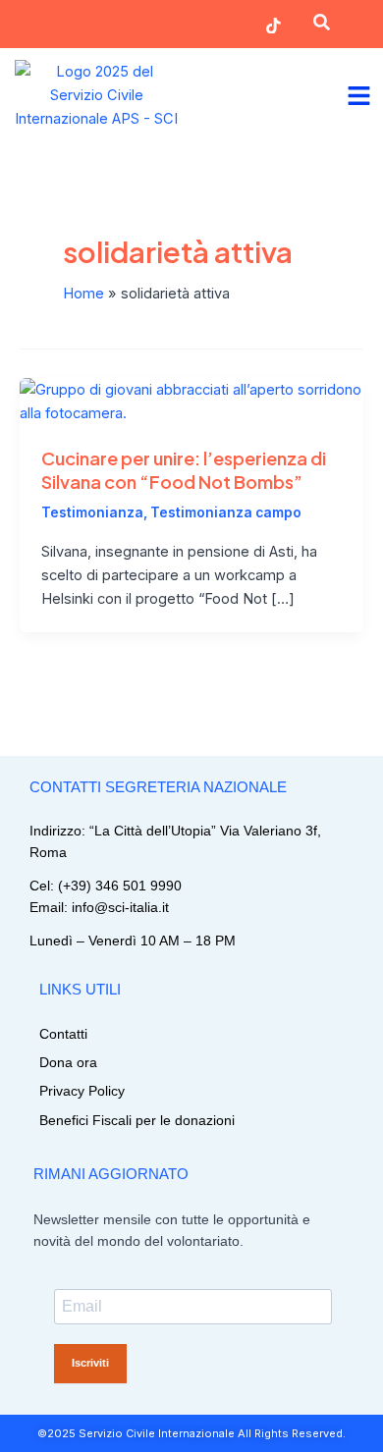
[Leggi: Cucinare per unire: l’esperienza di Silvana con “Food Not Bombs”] (191, 400)
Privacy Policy (82, 1091)
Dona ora (68, 1062)
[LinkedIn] (208, 25)
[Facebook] (142, 25)
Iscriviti (90, 1363)
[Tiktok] (273, 25)
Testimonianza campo (225, 512)
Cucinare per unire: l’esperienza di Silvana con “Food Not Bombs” (183, 470)
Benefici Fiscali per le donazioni (137, 1120)
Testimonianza (92, 512)
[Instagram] (76, 25)
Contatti (63, 1034)
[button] (321, 25)
